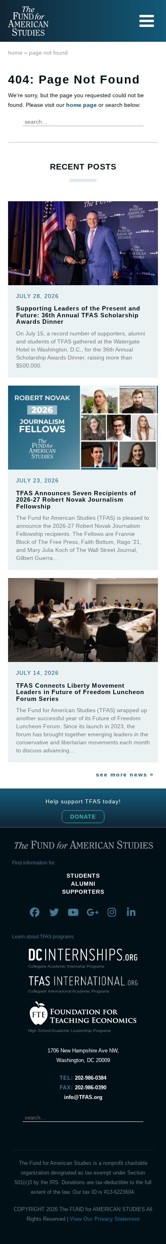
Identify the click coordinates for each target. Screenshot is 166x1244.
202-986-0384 (90, 1078)
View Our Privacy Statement (104, 1219)
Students (83, 875)
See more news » (125, 774)
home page (81, 105)
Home (15, 52)
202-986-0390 (90, 1088)
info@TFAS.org (83, 1097)
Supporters (83, 892)
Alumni (83, 883)
